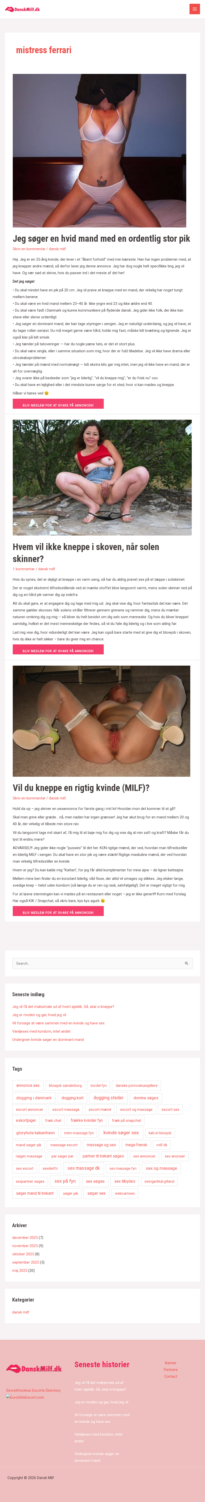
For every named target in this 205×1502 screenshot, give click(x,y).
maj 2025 (19, 1270)
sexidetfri (50, 1168)
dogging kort (73, 1098)
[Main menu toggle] (195, 9)
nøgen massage (29, 1156)
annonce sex (28, 1085)
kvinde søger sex (121, 1132)
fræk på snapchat (126, 1120)
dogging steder (109, 1097)
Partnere (171, 1369)
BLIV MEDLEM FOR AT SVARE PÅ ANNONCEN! (58, 405)
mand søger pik (28, 1145)
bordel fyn (99, 1086)
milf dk (161, 1145)
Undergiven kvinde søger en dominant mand (48, 1039)
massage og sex (101, 1145)
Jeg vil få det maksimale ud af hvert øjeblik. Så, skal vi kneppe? (63, 1006)
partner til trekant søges (103, 1156)
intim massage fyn (79, 1133)
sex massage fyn (123, 1168)
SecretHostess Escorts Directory (33, 1390)
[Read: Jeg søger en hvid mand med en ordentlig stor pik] (99, 150)
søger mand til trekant (35, 1193)
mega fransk (136, 1145)
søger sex (97, 1193)
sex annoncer (144, 1156)
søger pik (70, 1193)
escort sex (170, 1109)
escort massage (66, 1109)
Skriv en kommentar (29, 249)
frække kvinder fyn (87, 1120)
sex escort (25, 1168)
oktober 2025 (23, 1254)
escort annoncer (29, 1109)
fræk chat (53, 1120)
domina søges (146, 1098)
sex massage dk (84, 1168)
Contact (170, 1376)
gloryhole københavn (35, 1132)
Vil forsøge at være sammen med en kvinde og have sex (58, 1023)
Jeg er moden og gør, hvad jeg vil (39, 1015)
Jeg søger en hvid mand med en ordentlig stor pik (101, 238)
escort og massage (136, 1109)
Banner (170, 1363)
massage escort (64, 1145)
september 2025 (25, 1262)
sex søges (95, 1181)
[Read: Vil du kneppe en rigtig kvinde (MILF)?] (101, 721)
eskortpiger (26, 1120)
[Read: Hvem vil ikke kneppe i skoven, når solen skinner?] (102, 477)
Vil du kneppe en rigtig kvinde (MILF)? (81, 787)
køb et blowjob (160, 1133)
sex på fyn (65, 1181)
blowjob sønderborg (65, 1085)
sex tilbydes (124, 1181)
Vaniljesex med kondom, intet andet (41, 1031)
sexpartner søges (30, 1181)
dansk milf (57, 249)
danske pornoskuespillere (137, 1085)
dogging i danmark (34, 1098)
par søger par (63, 1156)
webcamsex (125, 1193)
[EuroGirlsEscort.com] (25, 1397)
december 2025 (25, 1237)
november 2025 (25, 1246)
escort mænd (100, 1109)
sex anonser (175, 1156)
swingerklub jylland (159, 1181)
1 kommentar (24, 569)
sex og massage (161, 1168)
